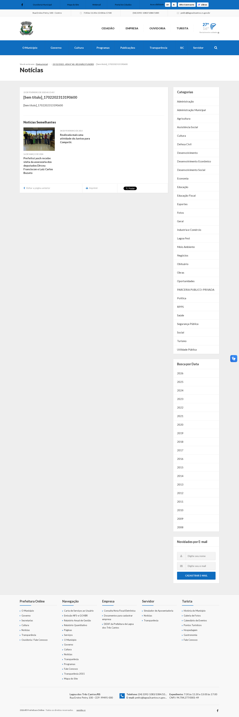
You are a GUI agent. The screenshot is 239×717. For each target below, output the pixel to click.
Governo (56, 47)
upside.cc (81, 710)
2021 (180, 416)
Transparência (158, 47)
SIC (182, 47)
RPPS (180, 306)
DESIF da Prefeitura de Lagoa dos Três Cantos (118, 626)
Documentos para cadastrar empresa (117, 617)
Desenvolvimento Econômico (194, 161)
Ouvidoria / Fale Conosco (35, 639)
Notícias (26, 630)
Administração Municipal (191, 110)
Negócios (182, 255)
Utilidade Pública (187, 349)
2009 (180, 518)
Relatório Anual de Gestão (77, 620)
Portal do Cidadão (123, 4)
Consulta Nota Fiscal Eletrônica (119, 610)
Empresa (132, 28)
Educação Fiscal (186, 195)
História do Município (195, 610)
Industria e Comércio (189, 229)
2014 (180, 475)
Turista (182, 28)
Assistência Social (187, 127)
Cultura (79, 47)
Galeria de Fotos (192, 615)
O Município (29, 47)
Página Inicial (42, 64)
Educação (182, 187)
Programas (103, 47)
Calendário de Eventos (195, 620)
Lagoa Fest (183, 238)
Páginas (68, 630)
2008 (180, 527)
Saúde (180, 315)
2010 (180, 510)
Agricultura (183, 118)
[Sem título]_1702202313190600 (43, 105)
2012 (180, 493)
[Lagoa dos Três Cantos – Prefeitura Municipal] (26, 28)
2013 (180, 484)
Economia (182, 178)
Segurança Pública (187, 323)
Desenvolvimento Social (191, 169)
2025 (180, 381)
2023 (180, 398)
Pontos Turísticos (193, 625)
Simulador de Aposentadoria (158, 610)
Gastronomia (190, 635)
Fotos (180, 212)
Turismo (182, 341)
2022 (180, 407)
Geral (180, 221)
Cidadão (107, 28)
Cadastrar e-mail (196, 575)
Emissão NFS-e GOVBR (76, 615)
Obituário (182, 264)
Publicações (127, 47)
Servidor (198, 47)
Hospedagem (190, 630)
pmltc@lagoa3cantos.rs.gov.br (151, 697)
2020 (180, 424)
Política (181, 298)
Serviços (68, 635)
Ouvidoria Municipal (42, 4)
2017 (180, 450)
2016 (180, 458)
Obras (180, 272)
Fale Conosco (71, 668)
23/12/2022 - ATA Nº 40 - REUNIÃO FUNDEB (73, 64)
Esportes (182, 204)
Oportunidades (186, 281)
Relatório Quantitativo (75, 625)
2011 (180, 501)
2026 (180, 373)
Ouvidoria (157, 28)
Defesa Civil (184, 144)
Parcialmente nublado (208, 32)
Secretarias (27, 620)
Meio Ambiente (186, 246)
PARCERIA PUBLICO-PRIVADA (195, 289)
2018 (180, 441)
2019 (180, 433)
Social (180, 332)
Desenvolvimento (187, 152)
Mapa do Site (73, 4)
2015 (180, 467)
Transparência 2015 (74, 673)
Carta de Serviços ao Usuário (79, 610)
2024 (180, 390)
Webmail (96, 4)
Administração (185, 101)
